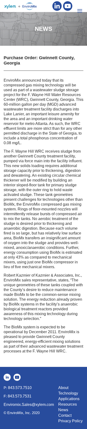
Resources (67, 404)
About (63, 388)
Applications (69, 399)
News (63, 410)
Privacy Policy (70, 421)
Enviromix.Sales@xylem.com (29, 405)
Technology (68, 393)
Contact (65, 415)
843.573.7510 (20, 388)
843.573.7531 (19, 396)
